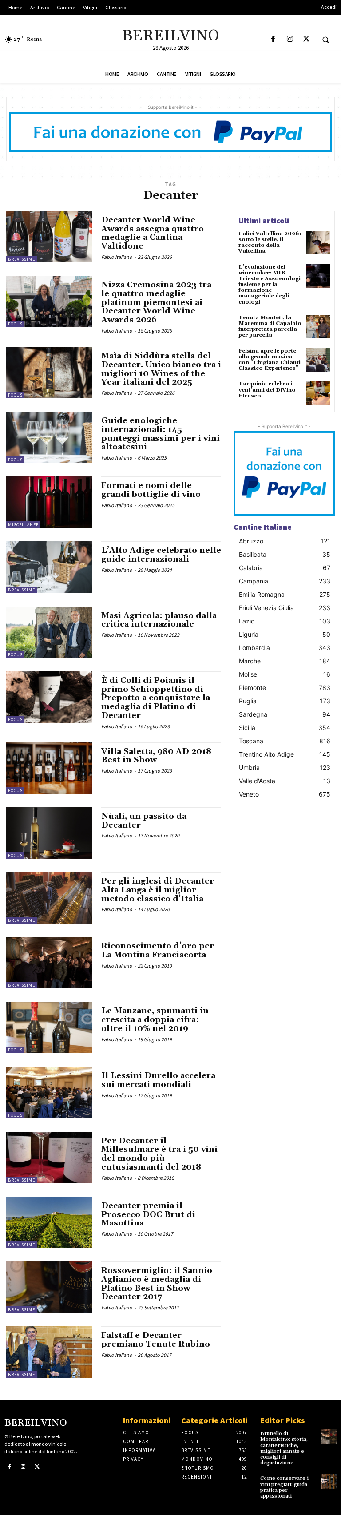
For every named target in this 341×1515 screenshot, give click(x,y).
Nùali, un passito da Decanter (143, 820)
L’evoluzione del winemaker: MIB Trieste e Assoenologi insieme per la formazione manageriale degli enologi (269, 284)
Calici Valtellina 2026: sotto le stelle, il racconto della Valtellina (269, 242)
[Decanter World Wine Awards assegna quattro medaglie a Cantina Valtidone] (49, 236)
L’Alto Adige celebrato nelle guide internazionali (161, 554)
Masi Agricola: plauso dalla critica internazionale (159, 620)
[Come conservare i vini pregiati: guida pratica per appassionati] (329, 1481)
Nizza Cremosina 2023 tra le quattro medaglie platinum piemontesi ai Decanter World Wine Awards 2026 (156, 302)
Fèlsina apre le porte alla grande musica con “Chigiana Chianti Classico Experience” (269, 360)
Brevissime (21, 259)
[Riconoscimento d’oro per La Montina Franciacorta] (49, 962)
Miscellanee (23, 524)
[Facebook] (273, 39)
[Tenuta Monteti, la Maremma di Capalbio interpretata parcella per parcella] (318, 327)
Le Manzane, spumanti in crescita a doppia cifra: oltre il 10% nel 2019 (155, 1020)
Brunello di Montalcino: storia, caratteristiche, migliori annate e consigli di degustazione (284, 1448)
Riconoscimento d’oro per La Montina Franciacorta (157, 950)
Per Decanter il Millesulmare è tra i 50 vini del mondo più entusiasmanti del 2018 (159, 1154)
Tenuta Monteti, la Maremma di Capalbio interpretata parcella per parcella (269, 326)
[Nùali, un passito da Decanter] (49, 833)
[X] (306, 39)
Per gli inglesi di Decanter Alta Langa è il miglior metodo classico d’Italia (157, 890)
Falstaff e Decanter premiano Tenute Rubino (155, 1339)
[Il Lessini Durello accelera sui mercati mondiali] (49, 1092)
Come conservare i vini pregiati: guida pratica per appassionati (284, 1487)
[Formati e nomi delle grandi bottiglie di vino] (49, 502)
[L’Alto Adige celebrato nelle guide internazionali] (49, 567)
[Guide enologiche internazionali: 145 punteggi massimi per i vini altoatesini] (49, 437)
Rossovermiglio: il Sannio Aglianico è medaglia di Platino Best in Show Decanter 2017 (156, 1283)
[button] (325, 39)
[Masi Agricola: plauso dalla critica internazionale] (49, 632)
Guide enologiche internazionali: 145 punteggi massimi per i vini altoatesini (160, 434)
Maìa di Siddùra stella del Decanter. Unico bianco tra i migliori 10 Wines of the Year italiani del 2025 (161, 369)
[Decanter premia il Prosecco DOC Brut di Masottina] (49, 1222)
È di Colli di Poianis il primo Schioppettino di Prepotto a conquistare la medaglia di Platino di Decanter (155, 698)
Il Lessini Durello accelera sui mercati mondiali (158, 1080)
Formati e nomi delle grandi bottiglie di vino (151, 490)
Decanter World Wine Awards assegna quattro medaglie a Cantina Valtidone (152, 233)
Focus (15, 324)
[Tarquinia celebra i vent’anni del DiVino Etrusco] (318, 393)
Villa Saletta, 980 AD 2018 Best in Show (156, 755)
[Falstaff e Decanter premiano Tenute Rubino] (49, 1352)
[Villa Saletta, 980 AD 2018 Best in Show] (49, 768)
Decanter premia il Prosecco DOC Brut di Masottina (148, 1215)
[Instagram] (290, 39)
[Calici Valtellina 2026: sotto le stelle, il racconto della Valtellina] (318, 243)
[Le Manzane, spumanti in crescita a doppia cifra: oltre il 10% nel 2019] (49, 1027)
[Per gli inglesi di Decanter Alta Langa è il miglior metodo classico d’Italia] (49, 898)
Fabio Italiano (116, 257)
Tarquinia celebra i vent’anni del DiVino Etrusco (267, 390)
